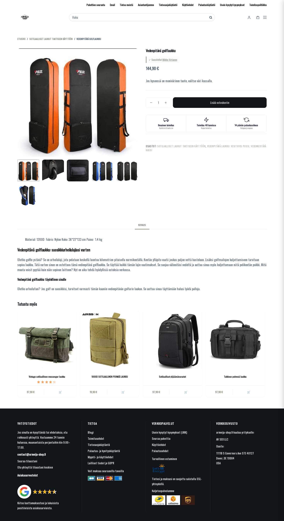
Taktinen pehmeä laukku (235, 376)
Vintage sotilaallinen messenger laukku (47, 376)
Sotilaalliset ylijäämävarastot (172, 376)
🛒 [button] (123, 392)
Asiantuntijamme (146, 5)
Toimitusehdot (96, 438)
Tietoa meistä (126, 5)
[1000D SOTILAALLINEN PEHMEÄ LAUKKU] (109, 339)
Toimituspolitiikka (258, 5)
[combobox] (139, 17)
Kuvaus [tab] (142, 225)
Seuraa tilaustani (27, 461)
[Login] (249, 17)
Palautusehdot (160, 451)
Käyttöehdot (188, 5)
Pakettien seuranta (96, 5)
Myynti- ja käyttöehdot (100, 457)
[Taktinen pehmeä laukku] (235, 339)
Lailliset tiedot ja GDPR (101, 463)
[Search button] (210, 17)
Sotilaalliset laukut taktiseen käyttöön (181, 146)
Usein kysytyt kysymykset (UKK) (169, 432)
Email (112, 5)
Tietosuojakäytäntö (168, 5)
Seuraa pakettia (161, 438)
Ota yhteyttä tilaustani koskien (35, 467)
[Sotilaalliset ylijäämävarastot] (172, 339)
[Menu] (265, 17)
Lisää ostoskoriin (219, 102)
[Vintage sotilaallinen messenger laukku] (46, 339)
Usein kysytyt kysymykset (232, 5)
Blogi (91, 432)
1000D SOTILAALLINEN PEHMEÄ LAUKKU (110, 376)
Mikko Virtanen (169, 60)
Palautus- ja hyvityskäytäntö (104, 451)
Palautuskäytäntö (206, 5)
